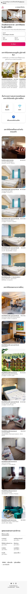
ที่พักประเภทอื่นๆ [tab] (5, 534)
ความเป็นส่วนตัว (11, 587)
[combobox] (13, 34)
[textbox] (7, 39)
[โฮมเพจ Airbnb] (3, 7)
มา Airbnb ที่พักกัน (20, 7)
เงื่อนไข (17, 587)
